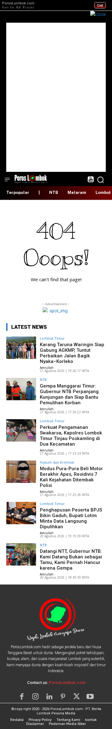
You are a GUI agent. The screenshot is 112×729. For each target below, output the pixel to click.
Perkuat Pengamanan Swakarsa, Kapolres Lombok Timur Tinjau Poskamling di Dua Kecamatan (71, 435)
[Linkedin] (49, 696)
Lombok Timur (52, 338)
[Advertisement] (56, 97)
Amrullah (47, 367)
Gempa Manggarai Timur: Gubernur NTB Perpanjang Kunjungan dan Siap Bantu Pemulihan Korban (69, 394)
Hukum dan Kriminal (57, 462)
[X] (76, 696)
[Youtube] (90, 696)
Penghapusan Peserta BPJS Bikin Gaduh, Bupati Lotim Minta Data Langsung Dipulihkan (71, 518)
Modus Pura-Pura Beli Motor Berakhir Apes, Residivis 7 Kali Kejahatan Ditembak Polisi (71, 477)
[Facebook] (21, 696)
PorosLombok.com (67, 682)
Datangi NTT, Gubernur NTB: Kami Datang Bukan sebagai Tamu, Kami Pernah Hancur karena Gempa (71, 559)
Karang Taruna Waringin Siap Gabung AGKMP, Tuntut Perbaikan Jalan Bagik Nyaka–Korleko (72, 353)
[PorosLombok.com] (31, 178)
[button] (100, 180)
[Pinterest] (63, 696)
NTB (43, 379)
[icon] (90, 180)
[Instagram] (35, 696)
